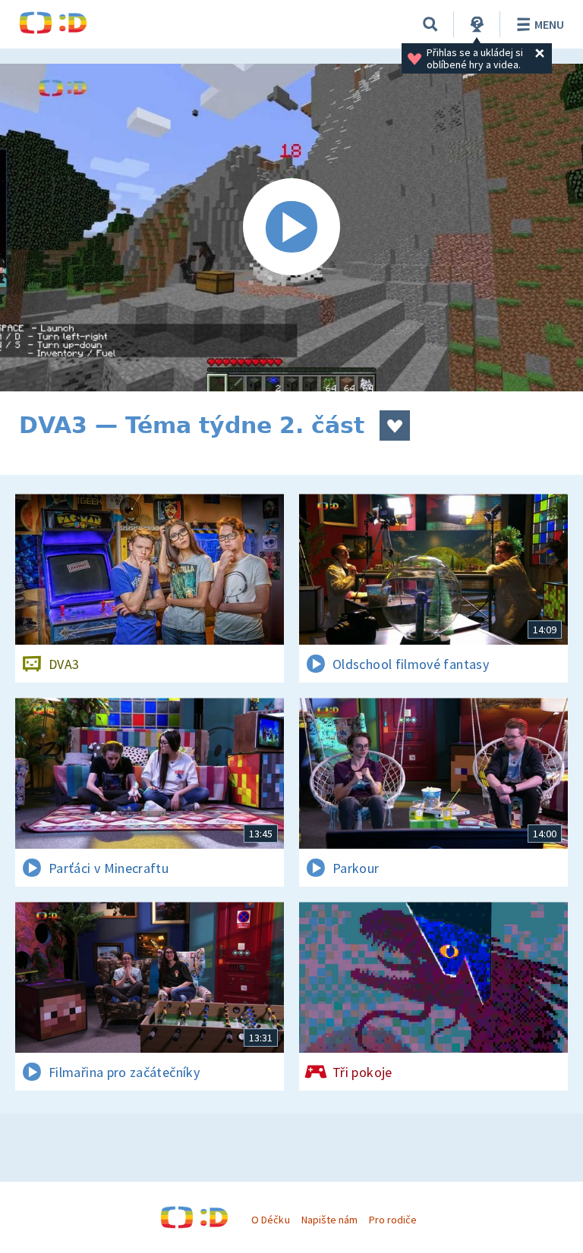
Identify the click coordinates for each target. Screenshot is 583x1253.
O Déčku (270, 1219)
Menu (549, 24)
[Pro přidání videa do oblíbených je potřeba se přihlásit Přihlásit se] (395, 425)
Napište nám (329, 1219)
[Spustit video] (291, 227)
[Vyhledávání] (430, 24)
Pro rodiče (393, 1219)
